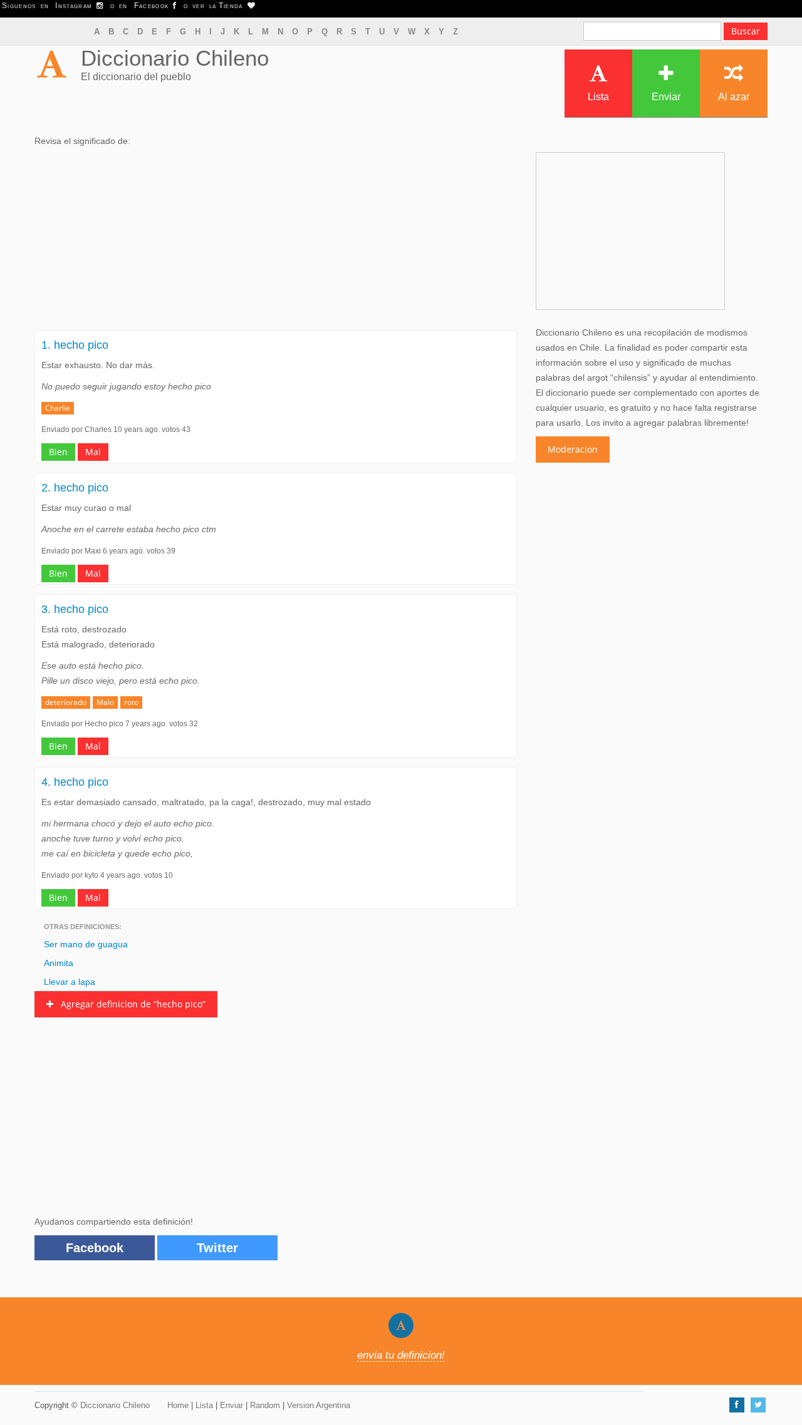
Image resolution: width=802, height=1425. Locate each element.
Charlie (57, 408)
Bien (58, 452)
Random (265, 1405)
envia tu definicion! (401, 1355)
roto (131, 702)
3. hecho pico (74, 609)
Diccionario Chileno (175, 58)
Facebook (94, 1248)
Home (178, 1405)
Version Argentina (318, 1405)
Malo (105, 702)
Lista (598, 96)
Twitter (217, 1248)
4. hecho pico (74, 782)
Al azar (733, 96)
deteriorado (65, 702)
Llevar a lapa (69, 982)
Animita (58, 963)
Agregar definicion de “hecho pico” (129, 1004)
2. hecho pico (74, 487)
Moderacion (573, 449)
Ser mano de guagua (86, 944)
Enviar (666, 96)
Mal (93, 452)
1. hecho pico (74, 345)
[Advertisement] (275, 242)
